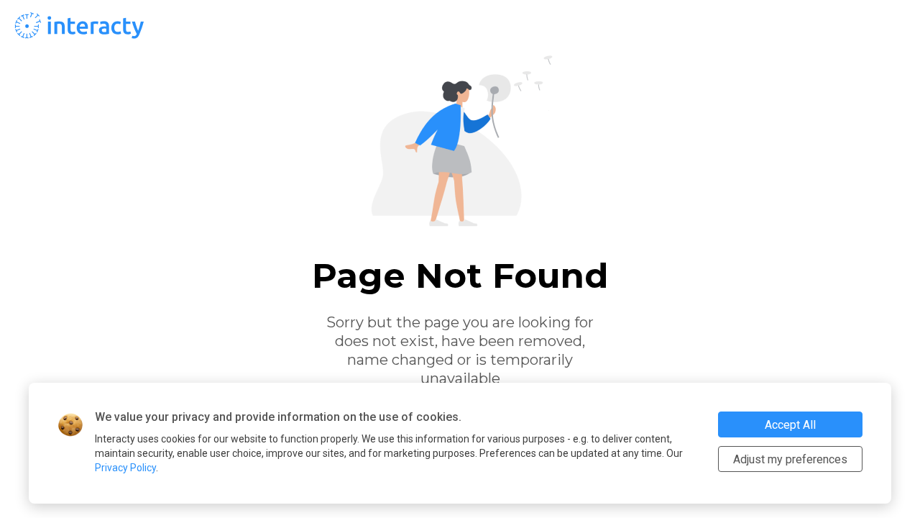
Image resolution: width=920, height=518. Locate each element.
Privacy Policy (125, 467)
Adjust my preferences (790, 459)
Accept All (790, 425)
